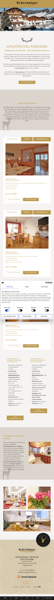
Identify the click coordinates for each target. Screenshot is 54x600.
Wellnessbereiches (37, 375)
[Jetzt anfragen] (43, 540)
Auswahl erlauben (27, 316)
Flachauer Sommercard (39, 387)
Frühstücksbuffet (20, 68)
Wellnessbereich (20, 72)
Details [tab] (27, 286)
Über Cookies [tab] (44, 286)
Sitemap (28, 586)
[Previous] (8, 159)
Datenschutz (16, 586)
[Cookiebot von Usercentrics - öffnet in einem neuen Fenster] (46, 283)
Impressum (22, 586)
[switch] (20, 310)
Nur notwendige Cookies (10, 316)
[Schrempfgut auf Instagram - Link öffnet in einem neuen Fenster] (29, 582)
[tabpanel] (27, 159)
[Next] (45, 159)
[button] (48, 598)
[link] (16, 598)
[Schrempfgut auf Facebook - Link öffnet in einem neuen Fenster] (25, 582)
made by (35, 587)
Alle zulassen (44, 316)
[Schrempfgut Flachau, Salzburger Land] (27, 3)
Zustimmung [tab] (9, 286)
